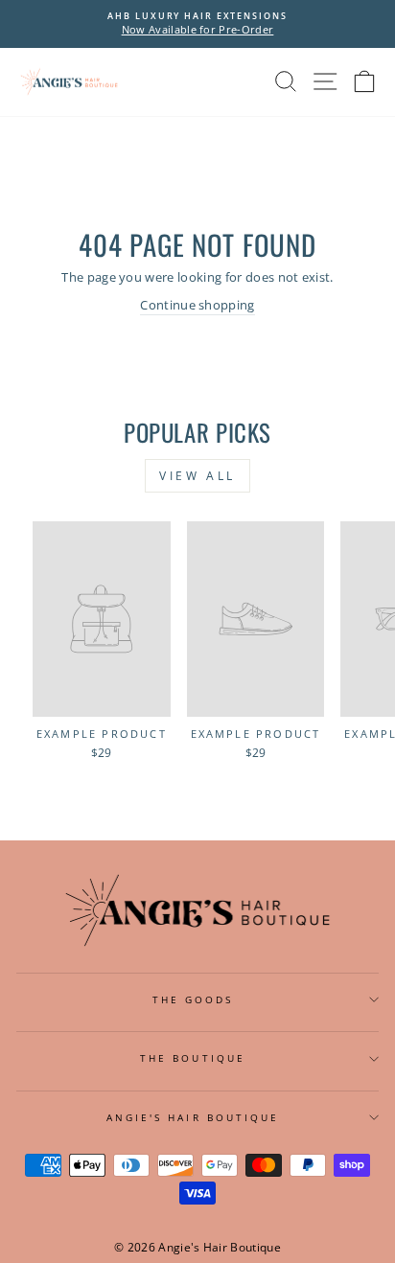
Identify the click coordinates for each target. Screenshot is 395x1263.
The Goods (193, 999)
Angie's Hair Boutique (193, 1117)
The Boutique (192, 1058)
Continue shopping (197, 304)
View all (197, 476)
